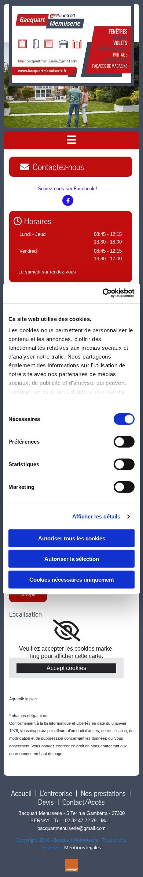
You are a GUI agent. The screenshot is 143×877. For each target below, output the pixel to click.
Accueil (21, 793)
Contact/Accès (83, 802)
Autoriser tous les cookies (71, 538)
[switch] (124, 441)
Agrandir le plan (23, 699)
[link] (66, 631)
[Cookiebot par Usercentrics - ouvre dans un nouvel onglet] (103, 293)
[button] (70, 167)
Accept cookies (66, 668)
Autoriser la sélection (71, 559)
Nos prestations (103, 793)
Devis (46, 802)
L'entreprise (56, 793)
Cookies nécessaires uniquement (71, 579)
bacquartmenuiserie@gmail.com (71, 828)
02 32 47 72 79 (80, 820)
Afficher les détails (96, 516)
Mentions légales (82, 847)
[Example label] (67, 200)
